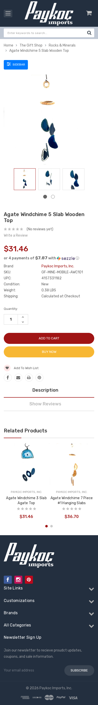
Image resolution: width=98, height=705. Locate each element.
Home (8, 45)
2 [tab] (53, 197)
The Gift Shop (31, 45)
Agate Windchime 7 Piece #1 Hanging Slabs (72, 500)
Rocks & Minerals (62, 45)
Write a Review (16, 235)
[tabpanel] (25, 180)
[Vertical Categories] (8, 13)
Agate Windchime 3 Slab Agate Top (26, 500)
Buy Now (49, 352)
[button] (49, 258)
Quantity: (11, 309)
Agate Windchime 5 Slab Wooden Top (39, 51)
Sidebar (18, 64)
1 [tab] (45, 197)
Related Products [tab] (25, 431)
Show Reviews (45, 404)
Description (45, 390)
